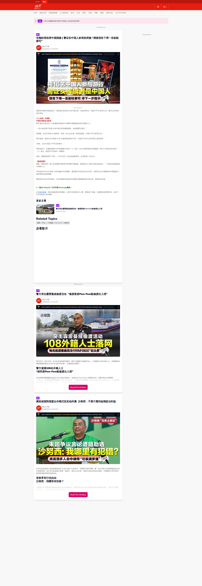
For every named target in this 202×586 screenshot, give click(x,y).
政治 (72, 13)
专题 (90, 13)
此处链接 (43, 192)
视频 (102, 13)
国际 (84, 13)
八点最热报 (64, 13)
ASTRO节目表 (120, 13)
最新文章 (43, 13)
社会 (78, 13)
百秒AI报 (109, 13)
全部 (35, 13)
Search (158, 6)
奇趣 (96, 13)
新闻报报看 (53, 13)
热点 (44, 2)
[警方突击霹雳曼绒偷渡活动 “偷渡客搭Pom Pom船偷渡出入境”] (45, 209)
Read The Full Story (78, 387)
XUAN (37, 2)
